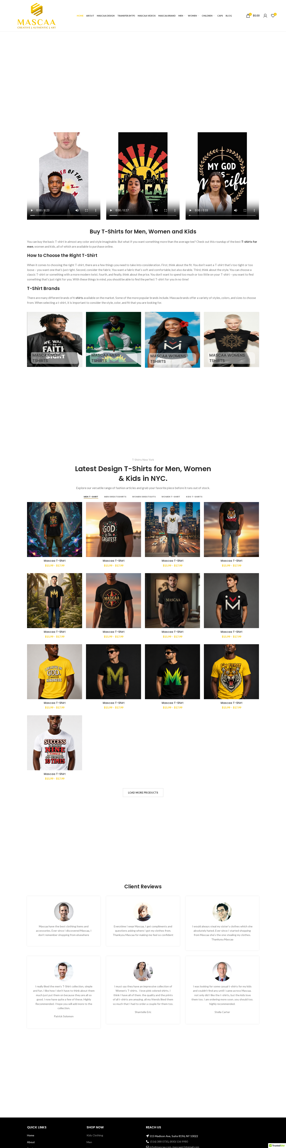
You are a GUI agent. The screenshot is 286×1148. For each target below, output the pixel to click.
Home (30, 1135)
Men (89, 1142)
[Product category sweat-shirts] (54, 339)
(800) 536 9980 (179, 1141)
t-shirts (78, 297)
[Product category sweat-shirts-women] (172, 340)
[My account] (265, 16)
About (31, 1142)
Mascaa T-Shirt (55, 561)
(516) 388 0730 (159, 1141)
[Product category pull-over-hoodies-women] (231, 339)
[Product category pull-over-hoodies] (113, 339)
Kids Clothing (95, 1135)
